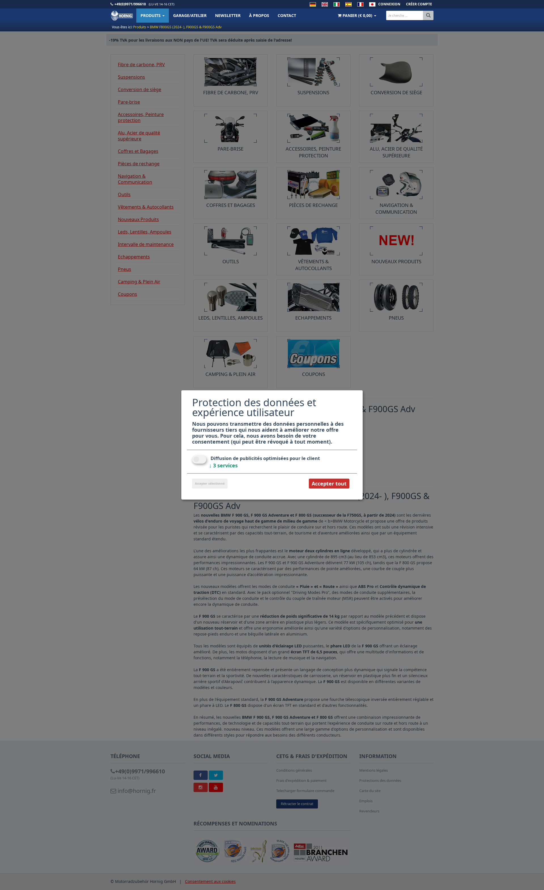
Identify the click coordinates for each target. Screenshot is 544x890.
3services (223, 465)
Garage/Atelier (190, 15)
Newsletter (228, 15)
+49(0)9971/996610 (130, 4)
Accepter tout (329, 483)
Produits (151, 15)
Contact (287, 15)
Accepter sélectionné (210, 483)
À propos (259, 15)
